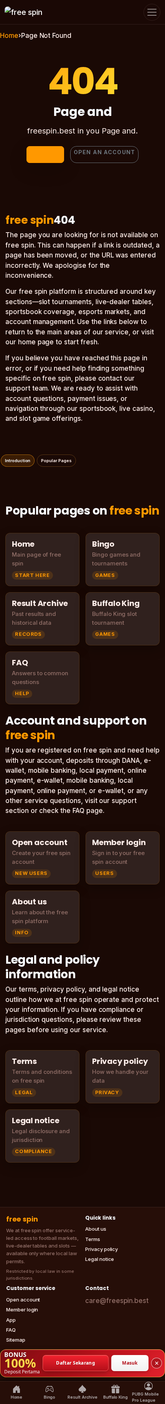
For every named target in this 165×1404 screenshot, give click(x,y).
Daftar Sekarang (75, 1363)
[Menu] (152, 12)
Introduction (17, 460)
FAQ (11, 1330)
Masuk (130, 1363)
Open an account (104, 152)
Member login (22, 1309)
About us (95, 1229)
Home (9, 35)
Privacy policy (101, 1249)
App (11, 1320)
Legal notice (99, 1259)
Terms (92, 1239)
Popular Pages (56, 460)
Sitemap (15, 1340)
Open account (23, 1300)
